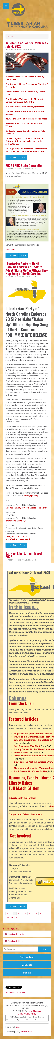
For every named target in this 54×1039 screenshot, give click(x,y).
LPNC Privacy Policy (27, 1014)
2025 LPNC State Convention (24, 165)
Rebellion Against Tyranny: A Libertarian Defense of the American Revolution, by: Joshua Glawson (24, 141)
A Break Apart (26, 1031)
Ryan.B (9, 521)
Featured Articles (23, 719)
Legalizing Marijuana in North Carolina (33, 733)
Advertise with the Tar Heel (22, 797)
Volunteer (27, 964)
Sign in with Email (15, 941)
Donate (27, 972)
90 (12, 917)
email (18, 1027)
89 (8, 917)
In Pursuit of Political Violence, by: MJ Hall (25, 106)
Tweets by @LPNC (11, 929)
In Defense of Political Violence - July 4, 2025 (27, 45)
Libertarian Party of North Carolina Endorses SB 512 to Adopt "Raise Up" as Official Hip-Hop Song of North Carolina (27, 268)
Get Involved (20, 836)
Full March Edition (24, 788)
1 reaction (11, 157)
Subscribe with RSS (17, 992)
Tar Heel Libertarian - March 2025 (24, 555)
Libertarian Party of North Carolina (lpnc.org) (26, 508)
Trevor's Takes (21, 752)
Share (22, 157)
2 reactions (12, 255)
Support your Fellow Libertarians (25, 814)
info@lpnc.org (35, 1011)
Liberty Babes (20, 783)
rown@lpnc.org (19, 521)
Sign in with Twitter (16, 934)
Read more (10, 249)
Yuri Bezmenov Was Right (27, 746)
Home (10, 36)
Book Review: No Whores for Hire (30, 771)
